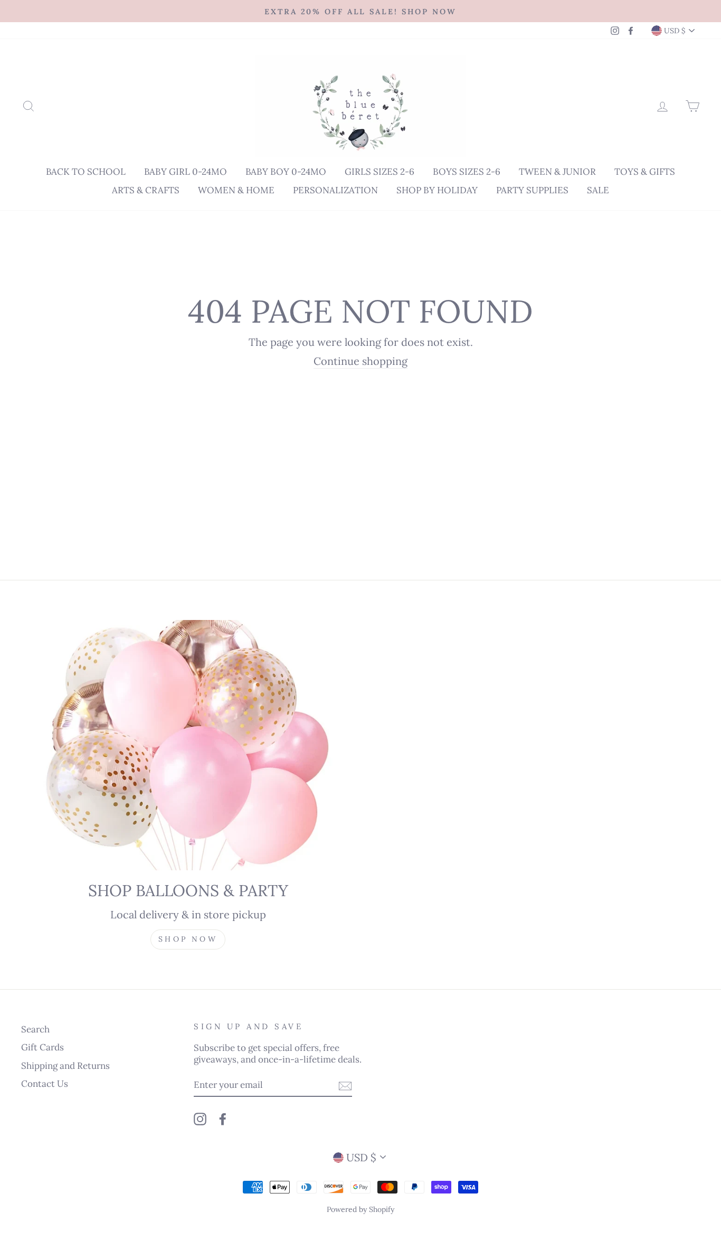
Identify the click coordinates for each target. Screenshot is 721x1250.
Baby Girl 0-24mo (185, 171)
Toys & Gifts (644, 171)
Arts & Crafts (145, 190)
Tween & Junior (557, 171)
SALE (598, 190)
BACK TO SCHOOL (86, 171)
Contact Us (44, 1083)
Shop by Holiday (437, 190)
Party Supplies (532, 190)
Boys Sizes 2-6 (466, 171)
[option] (360, 11)
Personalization (335, 190)
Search (35, 1029)
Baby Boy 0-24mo (285, 171)
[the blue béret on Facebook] (222, 1119)
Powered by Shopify (360, 1209)
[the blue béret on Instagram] (200, 1119)
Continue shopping (360, 361)
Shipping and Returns (65, 1066)
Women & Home (236, 190)
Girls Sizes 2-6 (379, 171)
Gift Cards (42, 1047)
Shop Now (187, 939)
